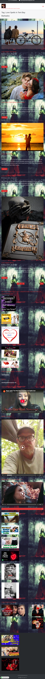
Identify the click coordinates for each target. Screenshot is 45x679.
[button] (22, 447)
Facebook (22, 677)
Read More (4, 66)
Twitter (19, 677)
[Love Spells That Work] (22, 35)
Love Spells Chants (7, 176)
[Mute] (40, 411)
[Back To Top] (42, 676)
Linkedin (24, 677)
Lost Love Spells (6, 154)
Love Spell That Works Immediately (13, 102)
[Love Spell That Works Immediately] (22, 85)
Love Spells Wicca (7, 263)
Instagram (20, 677)
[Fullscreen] (42, 411)
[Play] (3, 411)
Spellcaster (14, 53)
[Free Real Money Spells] (38, 623)
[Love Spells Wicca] (22, 228)
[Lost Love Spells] (22, 137)
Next (42, 283)
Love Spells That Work (8, 52)
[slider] (21, 504)
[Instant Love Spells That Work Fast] (7, 611)
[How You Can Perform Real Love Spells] (19, 611)
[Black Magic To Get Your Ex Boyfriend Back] (38, 611)
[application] (22, 401)
